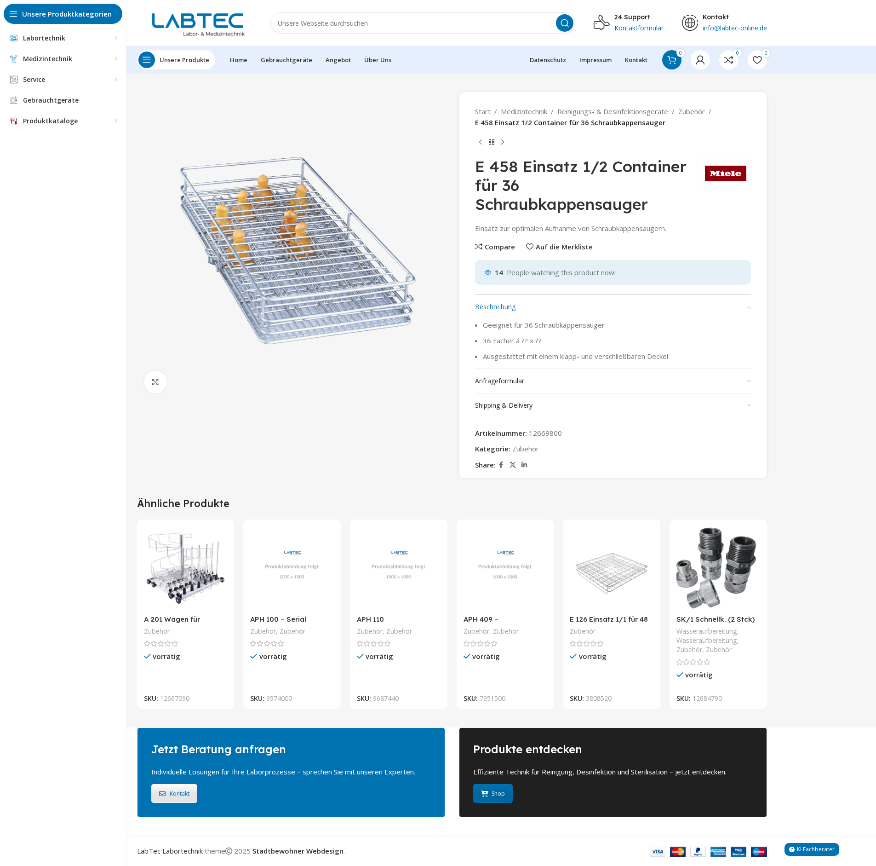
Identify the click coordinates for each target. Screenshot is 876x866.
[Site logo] (194, 22)
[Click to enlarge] (155, 381)
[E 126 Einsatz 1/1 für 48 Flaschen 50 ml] (611, 568)
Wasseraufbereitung (706, 631)
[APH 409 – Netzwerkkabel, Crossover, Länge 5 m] (505, 568)
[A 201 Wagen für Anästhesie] (186, 568)
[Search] (564, 23)
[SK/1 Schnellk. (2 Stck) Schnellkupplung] (718, 568)
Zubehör (691, 111)
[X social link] (513, 465)
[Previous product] (480, 142)
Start (483, 111)
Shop (498, 793)
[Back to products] (491, 142)
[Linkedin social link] (524, 465)
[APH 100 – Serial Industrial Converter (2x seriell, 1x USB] (292, 568)
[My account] (700, 60)
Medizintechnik (524, 111)
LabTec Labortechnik (170, 850)
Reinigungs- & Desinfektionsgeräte (612, 111)
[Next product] (502, 142)
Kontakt (179, 793)
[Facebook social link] (501, 465)
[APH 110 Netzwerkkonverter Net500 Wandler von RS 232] (399, 568)
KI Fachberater (816, 849)
